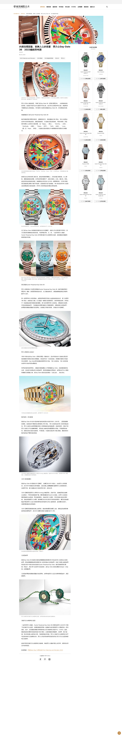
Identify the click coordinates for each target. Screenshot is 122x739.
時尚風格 (61, 6)
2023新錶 (39, 58)
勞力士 (63, 58)
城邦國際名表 (16, 13)
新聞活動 (42, 6)
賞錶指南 (48, 6)
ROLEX (57, 58)
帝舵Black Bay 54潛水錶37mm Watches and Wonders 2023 (45, 650)
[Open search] (107, 6)
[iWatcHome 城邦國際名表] (21, 6)
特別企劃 (67, 6)
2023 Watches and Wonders (27, 58)
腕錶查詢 (86, 6)
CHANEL (73, 6)
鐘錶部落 (55, 6)
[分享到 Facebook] (40, 659)
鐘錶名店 (92, 6)
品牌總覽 (80, 6)
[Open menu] (119, 733)
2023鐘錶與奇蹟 (49, 58)
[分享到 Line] (49, 659)
